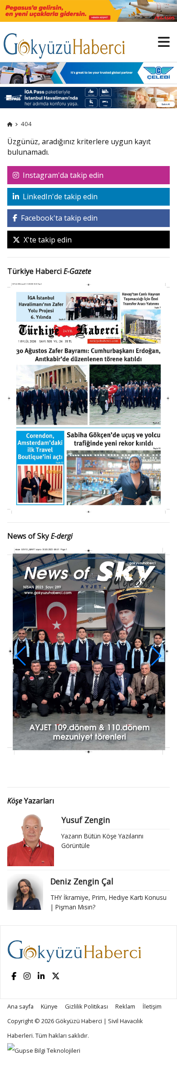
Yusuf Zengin (85, 819)
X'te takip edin (47, 240)
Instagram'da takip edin (62, 175)
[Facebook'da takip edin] (13, 976)
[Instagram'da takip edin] (27, 976)
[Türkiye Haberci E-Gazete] (88, 398)
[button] (156, 656)
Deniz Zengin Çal (81, 881)
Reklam (125, 1006)
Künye (49, 1006)
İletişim (152, 1006)
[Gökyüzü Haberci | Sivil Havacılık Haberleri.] (9, 124)
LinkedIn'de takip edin (59, 197)
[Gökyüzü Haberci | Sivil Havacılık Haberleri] (68, 41)
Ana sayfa (20, 1006)
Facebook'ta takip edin (58, 218)
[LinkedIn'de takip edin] (41, 976)
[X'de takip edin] (56, 976)
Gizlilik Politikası (86, 1006)
